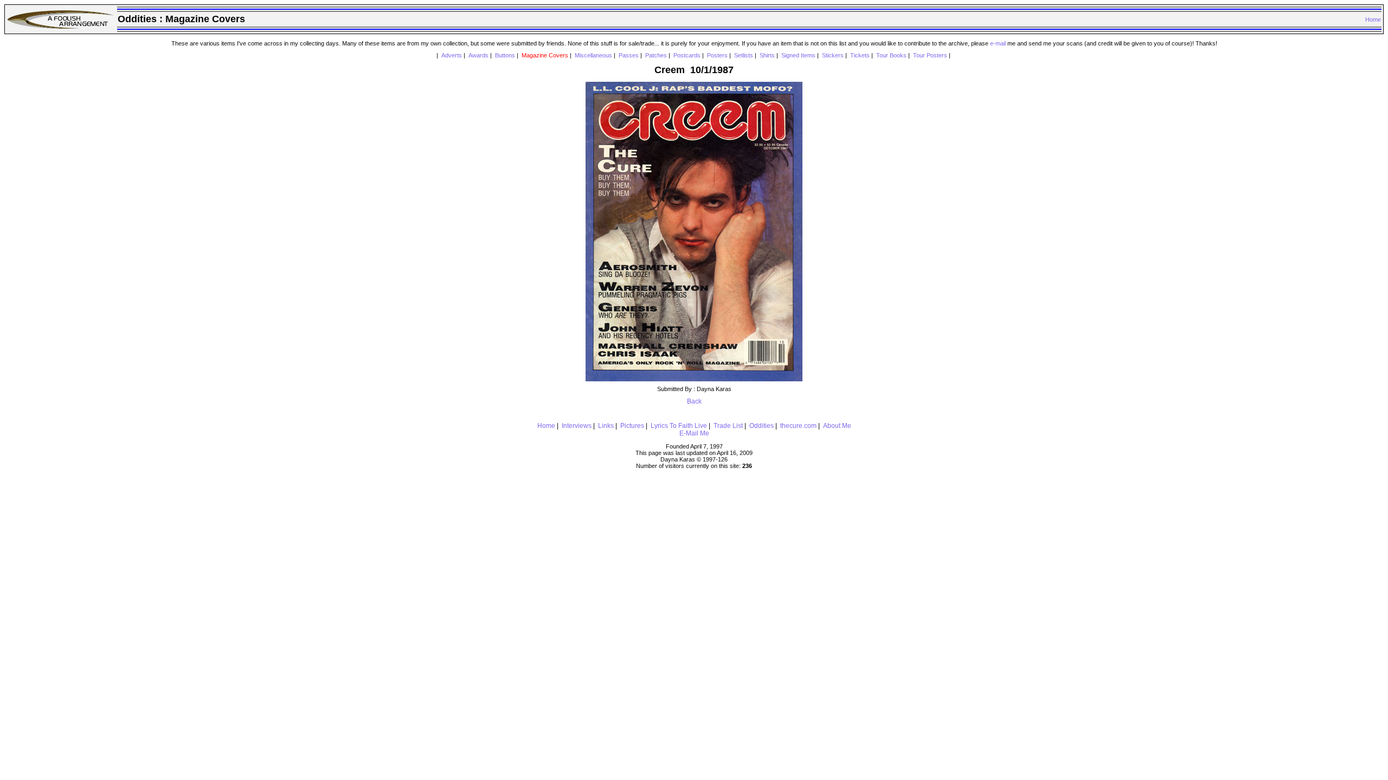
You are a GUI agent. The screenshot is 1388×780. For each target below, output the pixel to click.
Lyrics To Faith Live (679, 426)
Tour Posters (930, 55)
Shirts (767, 55)
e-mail (998, 43)
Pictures (632, 426)
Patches (656, 55)
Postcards (687, 55)
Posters (717, 55)
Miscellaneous (593, 55)
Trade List (728, 426)
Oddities (761, 426)
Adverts (451, 55)
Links (606, 426)
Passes (629, 55)
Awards (478, 55)
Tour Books (891, 55)
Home (1373, 19)
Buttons (505, 55)
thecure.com (798, 426)
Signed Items (798, 55)
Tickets (860, 55)
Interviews (577, 426)
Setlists (743, 55)
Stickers (833, 55)
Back (694, 401)
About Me (837, 426)
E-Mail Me (694, 433)
